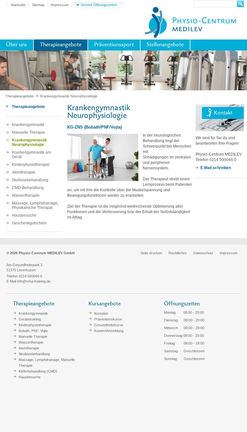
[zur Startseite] (190, 21)
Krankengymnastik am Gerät (31, 154)
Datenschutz (203, 253)
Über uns (16, 45)
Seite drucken (151, 253)
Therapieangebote (60, 45)
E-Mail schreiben (215, 168)
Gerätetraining (30, 319)
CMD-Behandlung (28, 187)
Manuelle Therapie (28, 132)
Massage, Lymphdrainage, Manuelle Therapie (47, 362)
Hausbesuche (24, 215)
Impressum (60, 5)
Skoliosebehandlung (30, 180)
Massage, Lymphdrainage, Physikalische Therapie (35, 205)
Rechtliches (178, 253)
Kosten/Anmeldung (109, 331)
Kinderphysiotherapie (31, 164)
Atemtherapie (23, 172)
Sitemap (38, 5)
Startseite (18, 5)
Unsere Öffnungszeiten (99, 5)
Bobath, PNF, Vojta (33, 331)
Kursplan (101, 313)
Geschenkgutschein (29, 223)
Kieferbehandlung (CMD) (38, 371)
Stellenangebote (165, 45)
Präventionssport (114, 45)
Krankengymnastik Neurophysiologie (29, 142)
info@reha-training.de (33, 281)
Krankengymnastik (28, 124)
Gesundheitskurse (108, 325)
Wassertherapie (26, 195)
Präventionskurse (108, 319)
